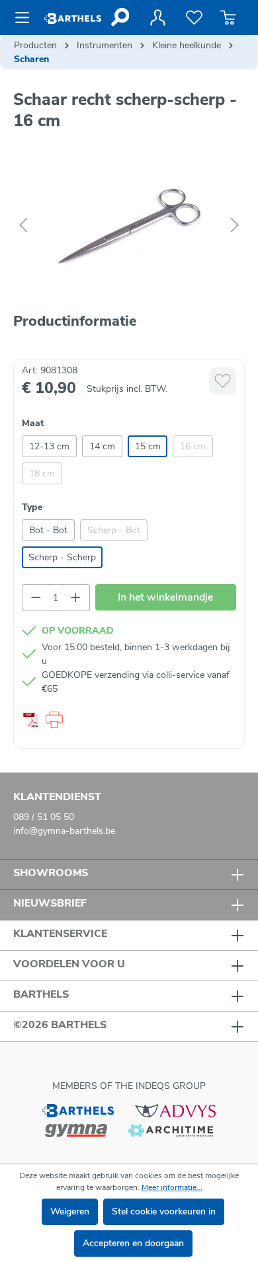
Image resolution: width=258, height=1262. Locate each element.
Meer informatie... (172, 1187)
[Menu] (26, 17)
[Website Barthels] (78, 1110)
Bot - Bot (48, 530)
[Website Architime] (170, 1129)
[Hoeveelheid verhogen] (76, 597)
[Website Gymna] (76, 1129)
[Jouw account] (157, 17)
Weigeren (69, 1211)
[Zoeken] (119, 17)
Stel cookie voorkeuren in (164, 1211)
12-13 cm (49, 446)
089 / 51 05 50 (43, 817)
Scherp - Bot (113, 530)
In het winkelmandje (165, 597)
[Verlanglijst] (194, 17)
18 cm (42, 473)
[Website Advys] (175, 1110)
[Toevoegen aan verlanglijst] (222, 380)
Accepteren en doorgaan (133, 1243)
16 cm (193, 446)
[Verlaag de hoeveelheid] (36, 597)
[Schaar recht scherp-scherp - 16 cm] (128, 225)
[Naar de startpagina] (72, 17)
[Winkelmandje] (228, 17)
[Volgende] (235, 225)
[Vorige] (23, 225)
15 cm (148, 446)
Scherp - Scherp (62, 557)
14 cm (102, 446)
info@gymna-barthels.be (64, 831)
